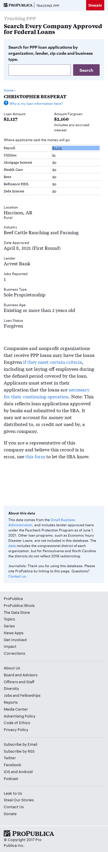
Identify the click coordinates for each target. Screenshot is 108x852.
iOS (7, 771)
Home (9, 89)
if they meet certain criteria (52, 361)
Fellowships (30, 695)
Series (9, 625)
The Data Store (17, 612)
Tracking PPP (47, 5)
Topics (9, 618)
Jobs (8, 695)
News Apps (13, 632)
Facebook (12, 764)
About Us (12, 667)
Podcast (11, 778)
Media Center (16, 708)
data (12, 545)
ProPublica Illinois (19, 605)
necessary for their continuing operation (47, 393)
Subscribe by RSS (19, 750)
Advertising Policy (19, 715)
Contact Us (14, 806)
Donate (95, 5)
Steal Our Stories (19, 799)
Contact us (17, 575)
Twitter (10, 757)
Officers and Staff (19, 681)
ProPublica (13, 598)
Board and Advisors (20, 674)
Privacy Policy (16, 729)
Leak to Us (13, 793)
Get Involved (15, 639)
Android (25, 771)
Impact (10, 646)
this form (35, 456)
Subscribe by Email (20, 744)
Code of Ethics (17, 722)
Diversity (11, 688)
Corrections (14, 653)
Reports (11, 702)
